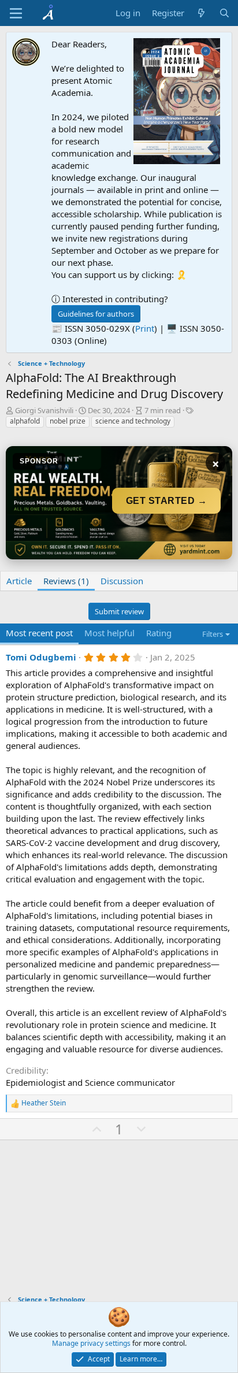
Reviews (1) (66, 581)
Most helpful (109, 633)
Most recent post (39, 633)
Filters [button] (212, 634)
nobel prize (67, 421)
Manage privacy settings (91, 1343)
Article (19, 581)
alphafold (25, 421)
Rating (159, 633)
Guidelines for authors (96, 314)
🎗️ (181, 274)
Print (144, 328)
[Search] (224, 13)
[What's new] (201, 13)
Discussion (122, 581)
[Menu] (15, 13)
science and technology (132, 421)
